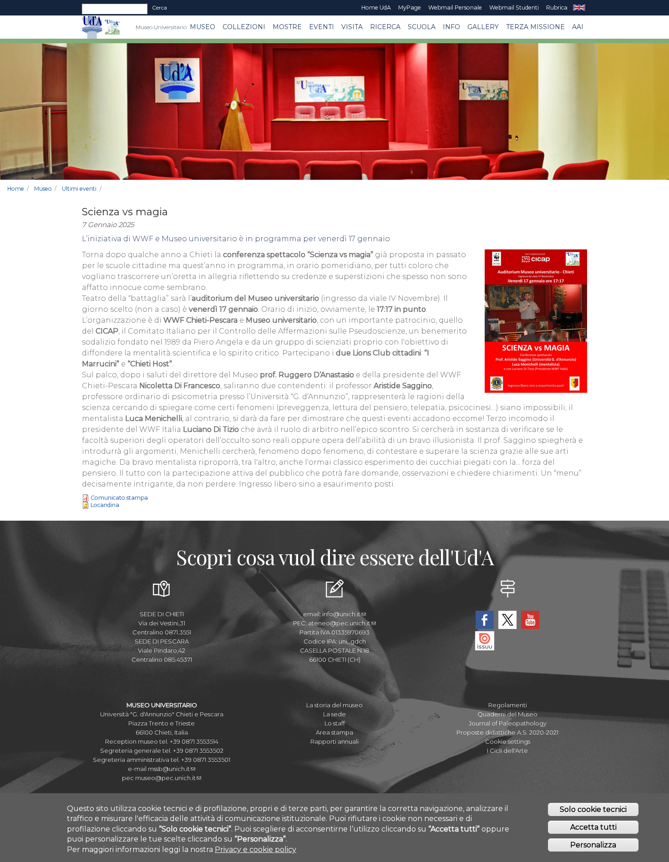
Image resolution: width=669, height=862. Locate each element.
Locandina (105, 505)
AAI (577, 27)
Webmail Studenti (514, 7)
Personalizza (593, 845)
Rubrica (557, 7)
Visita (352, 27)
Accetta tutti (593, 827)
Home (15, 188)
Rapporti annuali (334, 741)
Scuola (422, 27)
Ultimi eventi (79, 188)
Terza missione (535, 27)
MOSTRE (287, 27)
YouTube (530, 619)
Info (451, 27)
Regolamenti (507, 705)
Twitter (507, 619)
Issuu (484, 640)
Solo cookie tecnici (593, 809)
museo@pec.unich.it (165, 777)
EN (579, 7)
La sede (334, 714)
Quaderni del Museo (507, 714)
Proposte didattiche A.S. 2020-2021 (507, 732)
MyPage (409, 7)
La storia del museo (334, 705)
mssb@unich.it (169, 768)
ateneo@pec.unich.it (339, 623)
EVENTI (321, 27)
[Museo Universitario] (112, 27)
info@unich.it (341, 614)
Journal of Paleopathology (508, 723)
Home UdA (376, 7)
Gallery (483, 27)
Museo (202, 27)
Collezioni (244, 27)
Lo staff (334, 723)
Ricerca (385, 27)
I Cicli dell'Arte (507, 750)
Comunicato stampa (119, 497)
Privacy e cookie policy (255, 849)
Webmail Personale (455, 7)
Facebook (484, 619)
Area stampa (334, 732)
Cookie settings (507, 741)
